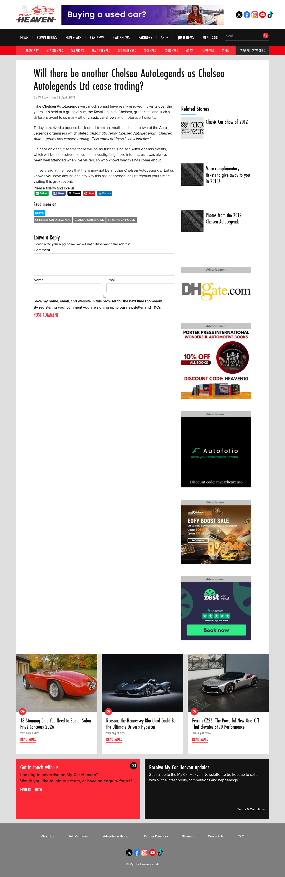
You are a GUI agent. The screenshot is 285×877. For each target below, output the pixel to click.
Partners (145, 37)
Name (38, 280)
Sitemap (187, 836)
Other (225, 50)
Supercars (73, 37)
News (39, 213)
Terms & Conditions (251, 809)
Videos (190, 50)
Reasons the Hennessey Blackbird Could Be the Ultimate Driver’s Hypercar (140, 724)
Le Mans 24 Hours (121, 220)
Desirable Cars (127, 50)
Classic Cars (55, 50)
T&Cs (156, 307)
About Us (47, 836)
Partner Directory (156, 836)
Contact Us (216, 836)
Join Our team (79, 836)
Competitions (47, 37)
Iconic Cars (171, 50)
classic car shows (102, 117)
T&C (241, 836)
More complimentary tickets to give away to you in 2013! (228, 174)
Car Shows (121, 37)
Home (24, 37)
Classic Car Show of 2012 (227, 122)
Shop (164, 37)
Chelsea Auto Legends (52, 220)
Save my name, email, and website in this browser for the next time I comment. (98, 301)
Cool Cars (150, 50)
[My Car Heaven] (36, 13)
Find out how (31, 789)
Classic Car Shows (89, 220)
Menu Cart (210, 37)
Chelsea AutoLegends (60, 106)
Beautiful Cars (101, 50)
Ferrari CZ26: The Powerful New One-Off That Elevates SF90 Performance (225, 724)
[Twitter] (239, 16)
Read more (28, 739)
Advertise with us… (116, 836)
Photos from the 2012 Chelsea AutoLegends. (224, 218)
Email (111, 280)
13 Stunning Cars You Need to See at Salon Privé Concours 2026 (55, 724)
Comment (42, 250)
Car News (97, 37)
